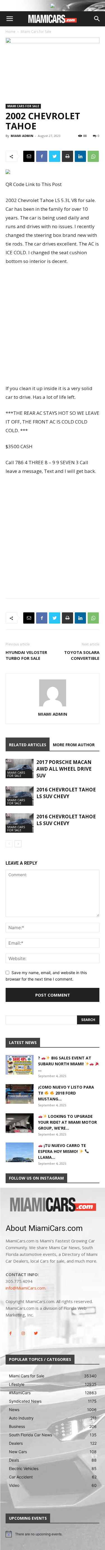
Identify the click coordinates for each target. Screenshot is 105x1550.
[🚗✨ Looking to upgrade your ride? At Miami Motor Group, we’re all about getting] (20, 1123)
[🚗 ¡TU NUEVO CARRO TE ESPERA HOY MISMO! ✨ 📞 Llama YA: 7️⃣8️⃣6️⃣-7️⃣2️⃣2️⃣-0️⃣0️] (20, 1152)
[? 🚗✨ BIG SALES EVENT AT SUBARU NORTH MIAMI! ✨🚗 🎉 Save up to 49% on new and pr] (20, 1065)
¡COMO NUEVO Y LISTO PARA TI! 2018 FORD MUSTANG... (66, 1093)
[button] (9, 18)
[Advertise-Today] (52, 5)
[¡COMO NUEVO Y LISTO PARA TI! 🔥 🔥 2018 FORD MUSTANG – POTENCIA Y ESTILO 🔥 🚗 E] (20, 1094)
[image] (52, 1205)
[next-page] (18, 843)
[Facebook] (41, 156)
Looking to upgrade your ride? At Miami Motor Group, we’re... (67, 1122)
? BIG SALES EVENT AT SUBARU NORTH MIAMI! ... (64, 1063)
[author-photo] (52, 706)
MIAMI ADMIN (22, 136)
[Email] (28, 156)
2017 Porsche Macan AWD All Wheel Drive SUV (64, 769)
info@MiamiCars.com (25, 1288)
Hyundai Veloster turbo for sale (26, 655)
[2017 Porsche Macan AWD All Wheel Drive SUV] (20, 768)
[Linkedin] (80, 156)
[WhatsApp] (93, 156)
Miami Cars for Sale (36, 31)
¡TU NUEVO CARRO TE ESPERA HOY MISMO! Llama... (62, 1151)
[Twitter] (54, 156)
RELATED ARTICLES (27, 744)
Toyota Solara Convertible (81, 655)
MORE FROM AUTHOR (74, 744)
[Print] (67, 156)
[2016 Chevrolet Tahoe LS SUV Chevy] (20, 796)
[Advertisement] (52, 325)
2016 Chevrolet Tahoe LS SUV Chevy (66, 793)
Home (10, 31)
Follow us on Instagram (36, 1178)
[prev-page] (9, 843)
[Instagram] (23, 1333)
